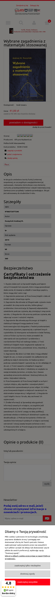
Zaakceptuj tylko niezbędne (28, 565)
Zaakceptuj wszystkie (27, 582)
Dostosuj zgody (27, 574)
